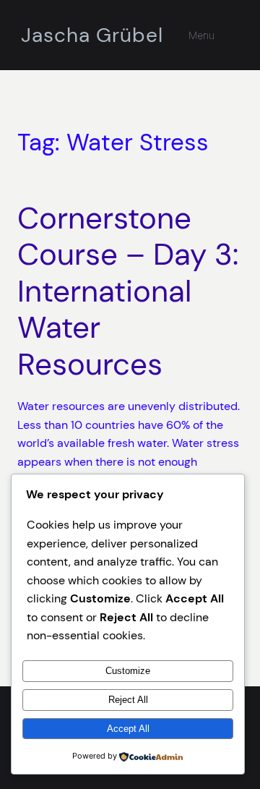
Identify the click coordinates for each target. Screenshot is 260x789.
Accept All (128, 728)
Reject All (128, 699)
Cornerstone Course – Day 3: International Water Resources (127, 291)
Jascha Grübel (92, 35)
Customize (127, 670)
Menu (201, 35)
